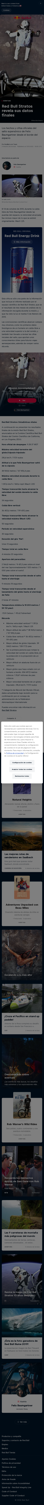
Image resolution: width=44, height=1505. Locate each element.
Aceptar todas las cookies (22, 769)
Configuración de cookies (22, 762)
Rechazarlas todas (22, 776)
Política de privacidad (15, 753)
